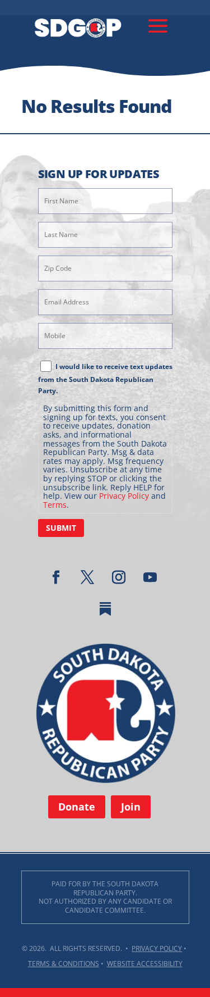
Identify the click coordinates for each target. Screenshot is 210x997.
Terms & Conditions (63, 963)
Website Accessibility (145, 963)
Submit (61, 527)
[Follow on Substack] (105, 608)
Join (131, 806)
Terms (55, 504)
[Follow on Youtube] (150, 577)
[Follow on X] (87, 577)
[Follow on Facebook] (56, 577)
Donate (76, 806)
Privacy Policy (124, 495)
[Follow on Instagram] (118, 577)
